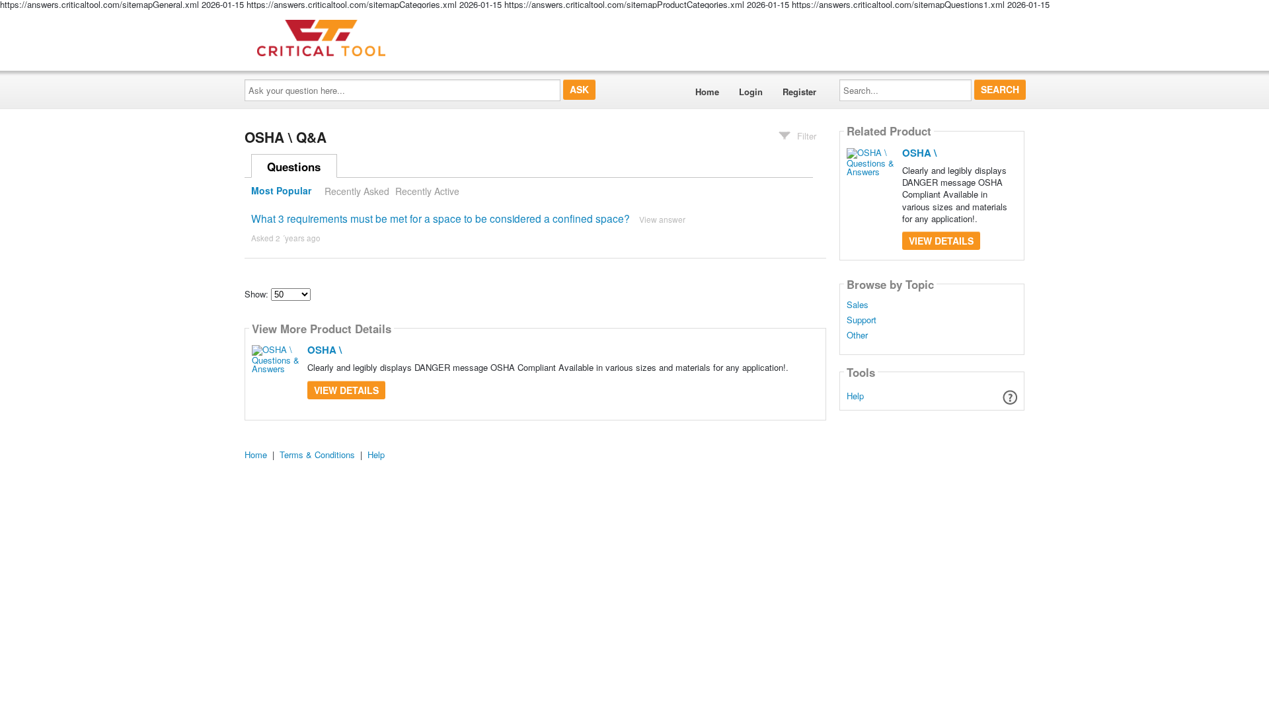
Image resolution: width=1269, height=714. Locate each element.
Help (855, 395)
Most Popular (281, 191)
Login (751, 91)
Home (707, 91)
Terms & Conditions (317, 454)
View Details (346, 390)
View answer (662, 219)
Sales (857, 304)
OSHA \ (324, 349)
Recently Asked (357, 191)
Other (857, 335)
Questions (294, 167)
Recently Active (427, 191)
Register (799, 91)
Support (861, 320)
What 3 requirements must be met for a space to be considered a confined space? (440, 218)
